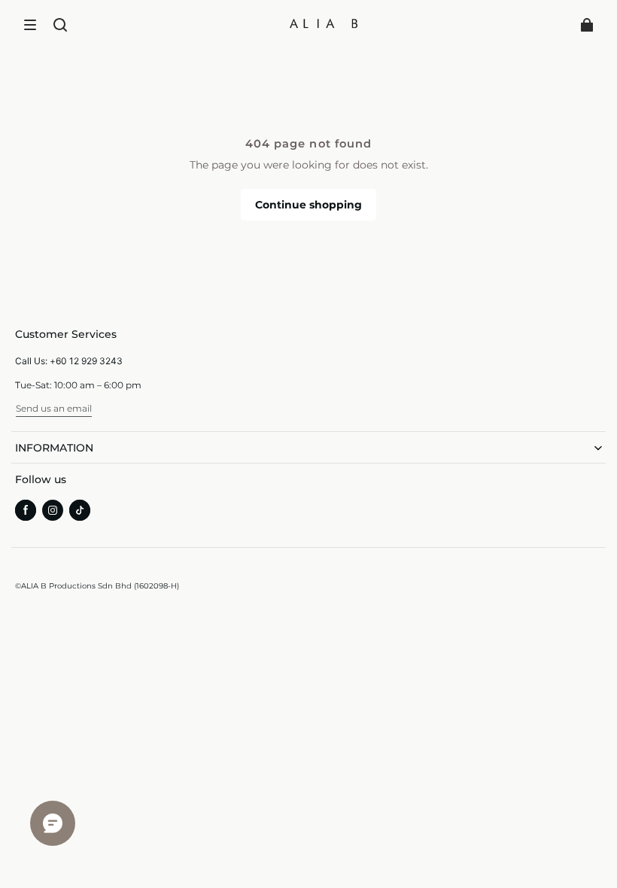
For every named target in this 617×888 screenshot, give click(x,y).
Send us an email (54, 408)
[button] (30, 25)
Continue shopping (308, 204)
